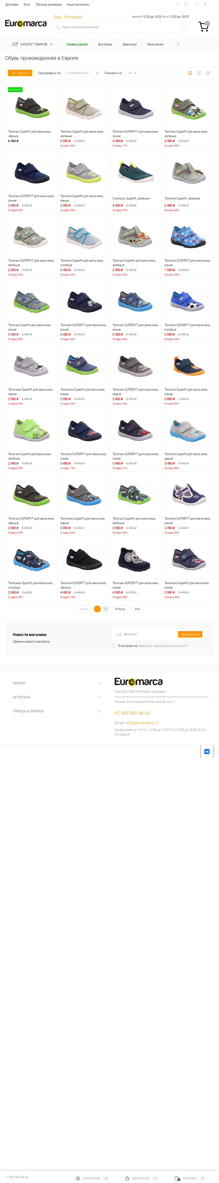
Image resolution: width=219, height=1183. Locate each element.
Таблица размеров (49, 4)
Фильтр (23, 73)
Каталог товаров (34, 44)
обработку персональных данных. (162, 646)
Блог (27, 4)
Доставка (12, 4)
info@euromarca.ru (142, 723)
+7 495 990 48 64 (16, 1177)
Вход (57, 16)
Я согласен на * (152, 646)
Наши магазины (78, 4)
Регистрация (73, 16)
